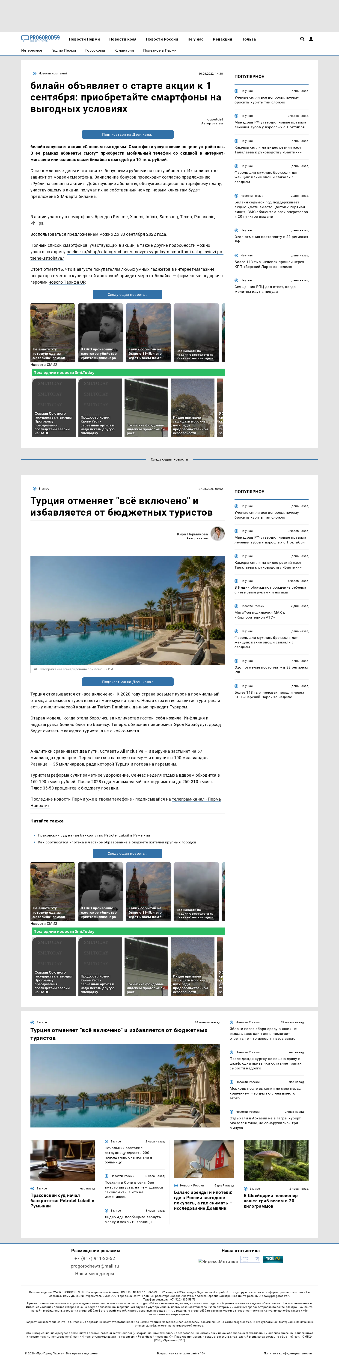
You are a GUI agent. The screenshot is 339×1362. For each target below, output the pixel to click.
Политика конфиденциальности (288, 1353)
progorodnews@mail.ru (95, 1266)
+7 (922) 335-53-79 (183, 1299)
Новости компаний (53, 73)
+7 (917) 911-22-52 (94, 1258)
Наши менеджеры (94, 1273)
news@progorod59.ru (276, 1295)
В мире (44, 488)
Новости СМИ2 (43, 364)
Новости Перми (252, 195)
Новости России (253, 606)
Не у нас (247, 91)
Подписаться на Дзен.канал (127, 134)
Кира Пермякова (192, 534)
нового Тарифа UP (67, 282)
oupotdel (215, 119)
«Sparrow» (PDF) (174, 1340)
